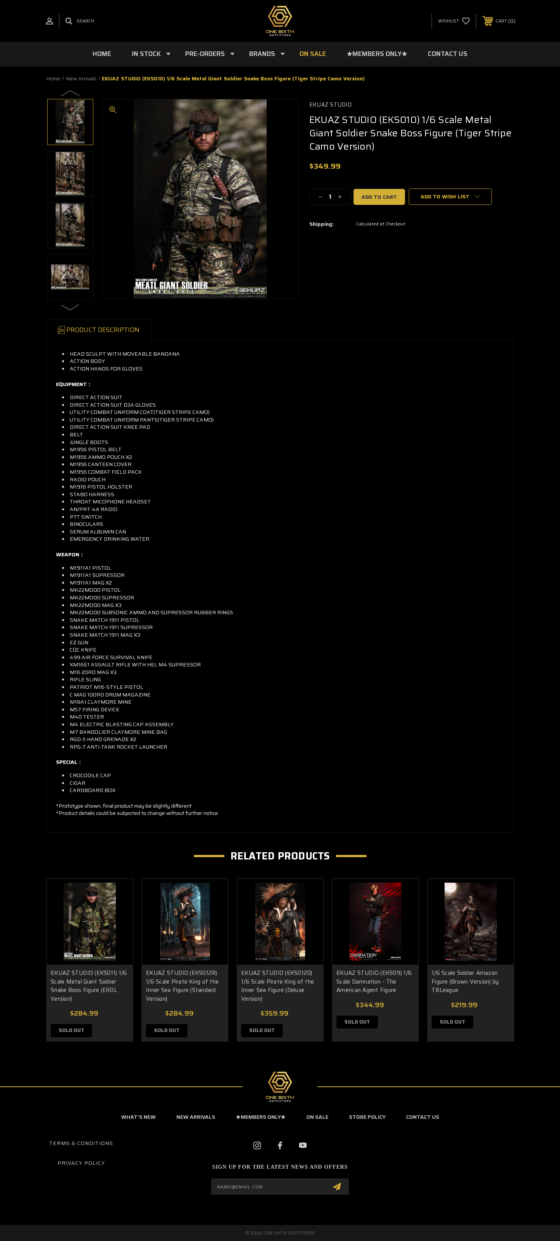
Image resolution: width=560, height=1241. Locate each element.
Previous (70, 93)
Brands (262, 54)
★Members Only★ (377, 54)
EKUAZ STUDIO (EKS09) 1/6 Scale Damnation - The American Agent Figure (374, 981)
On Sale (312, 54)
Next (70, 307)
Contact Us (447, 54)
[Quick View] (117, 894)
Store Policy (367, 1117)
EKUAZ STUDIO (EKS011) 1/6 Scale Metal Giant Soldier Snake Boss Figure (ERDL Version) (89, 985)
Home (102, 54)
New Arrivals (195, 1117)
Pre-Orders (205, 54)
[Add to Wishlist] (117, 914)
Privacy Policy (81, 1163)
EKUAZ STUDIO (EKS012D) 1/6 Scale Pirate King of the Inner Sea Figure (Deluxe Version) (277, 985)
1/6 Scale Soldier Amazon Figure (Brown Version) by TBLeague (465, 981)
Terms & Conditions (81, 1143)
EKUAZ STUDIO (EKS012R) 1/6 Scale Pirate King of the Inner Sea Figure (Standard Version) (182, 985)
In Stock (146, 54)
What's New (138, 1117)
